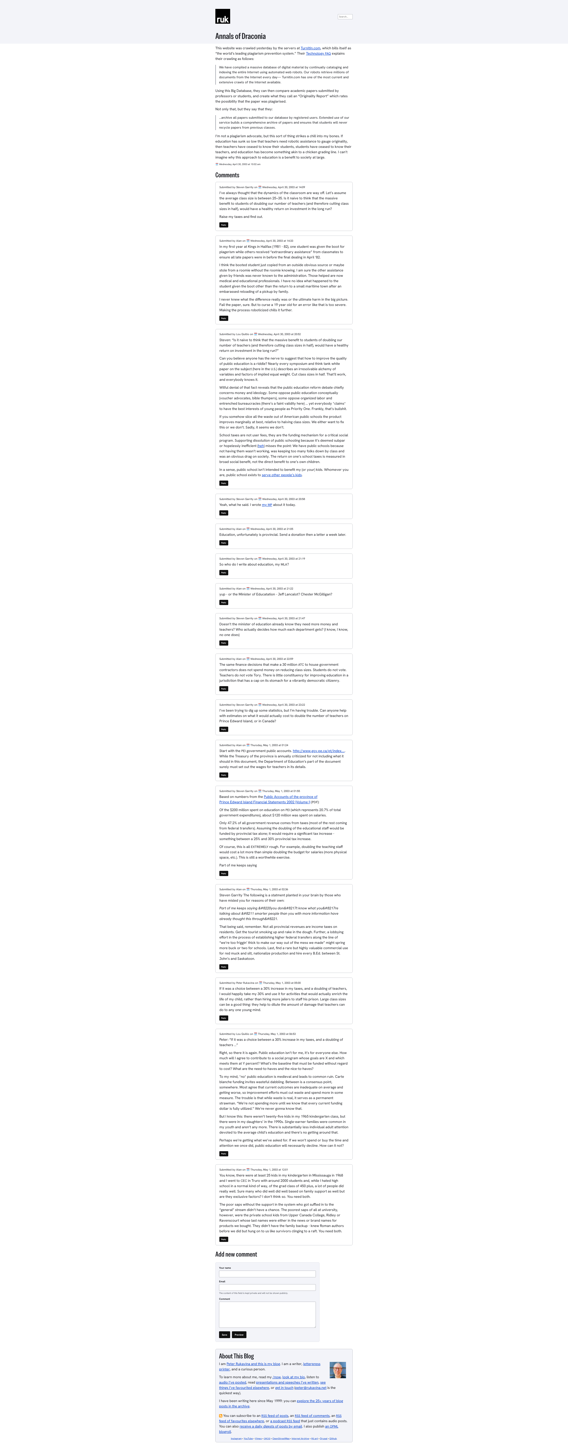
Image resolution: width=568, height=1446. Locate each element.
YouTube (248, 1438)
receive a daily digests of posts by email (271, 1426)
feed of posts (274, 1415)
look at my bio (293, 1377)
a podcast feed (285, 1421)
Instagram (236, 1438)
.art (314, 1438)
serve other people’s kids (282, 475)
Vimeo (258, 1438)
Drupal (323, 1438)
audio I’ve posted (232, 1382)
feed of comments (312, 1415)
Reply (223, 225)
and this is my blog (253, 1363)
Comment (224, 1299)
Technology (318, 53)
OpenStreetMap (281, 1438)
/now (277, 1377)
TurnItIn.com (310, 48)
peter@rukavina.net (310, 1387)
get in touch (284, 1387)
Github (333, 1438)
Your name (225, 1267)
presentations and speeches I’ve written (287, 1382)
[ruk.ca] (284, 16)
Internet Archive (300, 1438)
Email (222, 1281)
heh (261, 445)
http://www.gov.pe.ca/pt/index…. (319, 750)
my (267, 504)
